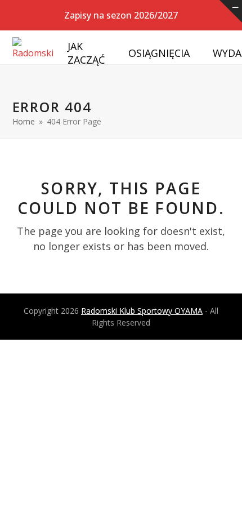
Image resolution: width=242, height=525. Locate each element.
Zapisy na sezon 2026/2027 (121, 15)
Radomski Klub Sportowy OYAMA (142, 310)
